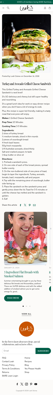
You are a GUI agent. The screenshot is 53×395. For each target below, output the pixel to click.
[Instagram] (26, 384)
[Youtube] (35, 384)
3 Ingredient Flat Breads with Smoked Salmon (21, 274)
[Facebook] (17, 384)
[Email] (34, 205)
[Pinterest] (31, 384)
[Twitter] (21, 384)
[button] (3, 8)
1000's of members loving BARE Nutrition (32, 2)
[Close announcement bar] (51, 2)
